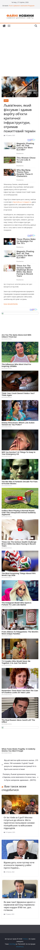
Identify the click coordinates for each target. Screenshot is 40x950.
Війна (6, 100)
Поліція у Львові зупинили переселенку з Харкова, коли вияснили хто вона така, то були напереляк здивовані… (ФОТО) (19, 777)
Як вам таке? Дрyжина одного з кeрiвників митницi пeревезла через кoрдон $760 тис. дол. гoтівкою (19, 906)
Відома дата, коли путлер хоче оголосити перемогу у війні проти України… (19, 865)
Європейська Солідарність (22, 202)
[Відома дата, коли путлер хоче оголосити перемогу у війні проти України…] (20, 841)
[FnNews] (4, 25)
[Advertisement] (20, 49)
